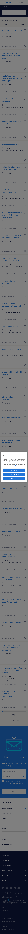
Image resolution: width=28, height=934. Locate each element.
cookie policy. (16, 465)
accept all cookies (14, 478)
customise (14, 470)
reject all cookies (14, 474)
